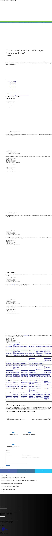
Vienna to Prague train (32, 394)
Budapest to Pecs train (47, 353)
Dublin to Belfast (46, 396)
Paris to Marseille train (24, 344)
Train (11, 48)
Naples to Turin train (24, 386)
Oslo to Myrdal (15, 399)
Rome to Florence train (24, 351)
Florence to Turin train (24, 380)
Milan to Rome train (24, 365)
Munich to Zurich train (32, 376)
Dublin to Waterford (47, 392)
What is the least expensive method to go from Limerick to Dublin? (19, 95)
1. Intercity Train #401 (13, 82)
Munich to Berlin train (32, 355)
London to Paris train (16, 377)
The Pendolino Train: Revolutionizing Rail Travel (8, 489)
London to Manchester (39, 397)
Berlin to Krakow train (47, 347)
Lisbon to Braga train (9, 365)
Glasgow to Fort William (39, 400)
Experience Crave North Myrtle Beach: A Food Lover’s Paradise (10, 486)
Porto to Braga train (9, 382)
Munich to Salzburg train (32, 372)
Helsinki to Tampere (24, 392)
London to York (15, 382)
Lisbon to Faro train (8, 355)
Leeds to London (38, 382)
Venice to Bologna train (24, 377)
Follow (26, 469)
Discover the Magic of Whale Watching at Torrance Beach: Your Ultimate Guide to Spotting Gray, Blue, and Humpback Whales (18, 480)
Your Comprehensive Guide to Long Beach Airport (6, 515)
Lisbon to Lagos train (9, 347)
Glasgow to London (16, 380)
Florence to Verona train (24, 382)
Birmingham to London (39, 399)
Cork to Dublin (23, 397)
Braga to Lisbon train (9, 367)
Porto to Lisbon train (9, 346)
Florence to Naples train (24, 374)
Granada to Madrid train (17, 355)
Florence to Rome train (24, 353)
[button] (51, 16)
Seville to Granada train (16, 363)
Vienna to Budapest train (40, 346)
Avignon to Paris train (24, 346)
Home (6, 48)
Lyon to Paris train (16, 372)
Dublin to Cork (23, 399)
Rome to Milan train (31, 346)
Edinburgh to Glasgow (9, 399)
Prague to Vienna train (32, 392)
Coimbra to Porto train (9, 372)
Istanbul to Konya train (47, 377)
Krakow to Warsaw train (39, 363)
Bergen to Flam (15, 394)
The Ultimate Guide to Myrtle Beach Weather (6, 513)
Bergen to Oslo (31, 396)
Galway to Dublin (46, 400)
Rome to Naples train (24, 363)
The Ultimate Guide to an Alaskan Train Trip (13, 447)
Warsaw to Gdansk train (39, 365)
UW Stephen (9, 55)
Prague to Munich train (32, 367)
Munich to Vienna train (32, 370)
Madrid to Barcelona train (9, 386)
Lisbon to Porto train (9, 344)
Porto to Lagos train (9, 384)
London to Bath (38, 384)
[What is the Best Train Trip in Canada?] (29, 428)
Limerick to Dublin (13, 284)
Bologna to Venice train (24, 376)
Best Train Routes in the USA (13, 434)
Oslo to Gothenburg (24, 394)
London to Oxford (38, 386)
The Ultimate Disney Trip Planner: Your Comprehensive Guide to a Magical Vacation (13, 477)
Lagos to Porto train (9, 380)
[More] (29, 57)
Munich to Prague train (32, 365)
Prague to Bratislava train (48, 346)
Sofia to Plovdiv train (47, 375)
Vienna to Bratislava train (40, 375)
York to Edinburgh (16, 388)
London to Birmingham (32, 400)
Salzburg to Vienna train (39, 353)
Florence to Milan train (24, 367)
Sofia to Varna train (47, 374)
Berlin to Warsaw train (39, 358)
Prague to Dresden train (32, 375)
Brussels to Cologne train (32, 380)
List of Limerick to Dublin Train (12, 81)
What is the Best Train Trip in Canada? (29, 434)
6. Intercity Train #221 (13, 87)
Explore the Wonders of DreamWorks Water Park (6, 521)
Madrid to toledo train (16, 358)
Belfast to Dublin (46, 397)
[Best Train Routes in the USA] (13, 428)
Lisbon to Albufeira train (9, 350)
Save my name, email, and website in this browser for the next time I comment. (30, 457)
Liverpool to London (24, 400)
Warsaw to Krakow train (39, 361)
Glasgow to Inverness (39, 380)
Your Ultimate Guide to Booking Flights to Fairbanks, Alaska (9, 478)
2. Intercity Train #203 (13, 83)
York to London (15, 384)
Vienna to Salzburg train (39, 355)
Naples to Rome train (24, 361)
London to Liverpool (16, 400)
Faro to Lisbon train (8, 353)
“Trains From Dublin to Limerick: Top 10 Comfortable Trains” (16, 419)
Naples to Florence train (24, 375)
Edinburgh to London (9, 397)
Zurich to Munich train (32, 377)
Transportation (9, 48)
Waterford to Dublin (47, 394)
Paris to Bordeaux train (24, 350)
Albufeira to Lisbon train (9, 351)
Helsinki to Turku (15, 396)
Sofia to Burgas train (47, 384)
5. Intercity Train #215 (13, 86)
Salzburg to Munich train (32, 374)
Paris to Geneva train (16, 376)
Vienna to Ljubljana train (47, 372)
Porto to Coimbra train (9, 370)
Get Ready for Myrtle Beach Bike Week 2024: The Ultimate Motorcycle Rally (11, 483)
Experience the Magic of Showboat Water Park (6, 523)
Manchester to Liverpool (17, 392)
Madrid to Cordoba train (17, 361)
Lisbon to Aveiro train (9, 374)
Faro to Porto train (8, 363)
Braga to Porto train (9, 376)
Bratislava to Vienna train (40, 374)
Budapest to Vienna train (40, 344)
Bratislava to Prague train (48, 344)
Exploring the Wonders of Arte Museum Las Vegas (6, 518)
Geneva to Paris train (16, 375)
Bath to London (38, 377)
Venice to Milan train (24, 358)
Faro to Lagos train (8, 377)
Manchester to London (39, 394)
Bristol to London (38, 396)
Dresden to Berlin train (32, 353)
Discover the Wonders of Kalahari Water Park (6, 522)
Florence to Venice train (24, 355)
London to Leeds (38, 388)
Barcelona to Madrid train (9, 388)
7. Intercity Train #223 (13, 88)
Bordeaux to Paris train (24, 347)
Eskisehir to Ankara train (47, 382)
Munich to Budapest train (32, 361)
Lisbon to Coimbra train (9, 358)
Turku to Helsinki (15, 397)
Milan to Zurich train (24, 384)
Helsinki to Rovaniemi (32, 397)
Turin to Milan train (24, 372)
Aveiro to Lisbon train (9, 375)
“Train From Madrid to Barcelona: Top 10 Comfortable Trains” (41, 419)
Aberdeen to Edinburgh (39, 376)
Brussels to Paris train (16, 350)
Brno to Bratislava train (47, 350)
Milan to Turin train (31, 347)
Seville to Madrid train (9, 392)
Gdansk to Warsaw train (39, 367)
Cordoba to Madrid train (17, 353)
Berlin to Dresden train (32, 351)
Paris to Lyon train (16, 374)
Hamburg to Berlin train (32, 386)
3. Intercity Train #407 (13, 84)
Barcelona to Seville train (17, 346)
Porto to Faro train (8, 361)
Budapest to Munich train (32, 363)
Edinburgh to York (16, 386)
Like (8, 469)
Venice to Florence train (32, 344)
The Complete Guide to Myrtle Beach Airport (6, 514)
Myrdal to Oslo (23, 388)
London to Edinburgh (9, 396)
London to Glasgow (39, 392)
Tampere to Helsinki (24, 396)
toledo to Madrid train (16, 365)
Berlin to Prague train (39, 347)
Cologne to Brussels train (32, 382)
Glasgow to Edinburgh (9, 400)
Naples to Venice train (32, 350)
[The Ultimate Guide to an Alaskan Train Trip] (13, 440)
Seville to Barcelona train (17, 347)
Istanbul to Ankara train (47, 376)
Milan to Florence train (24, 370)
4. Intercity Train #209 (13, 85)
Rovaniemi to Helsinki (32, 399)
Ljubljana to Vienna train (47, 370)
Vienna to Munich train (39, 350)
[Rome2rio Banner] (20, 147)
